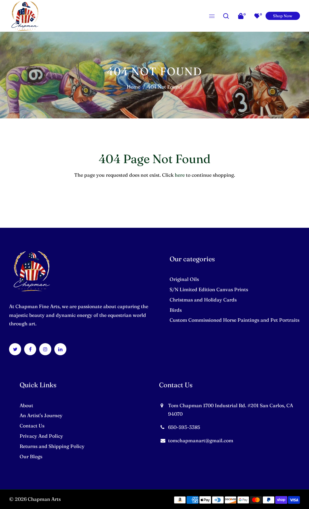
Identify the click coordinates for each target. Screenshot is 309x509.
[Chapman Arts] (25, 15)
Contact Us (32, 426)
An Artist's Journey (41, 415)
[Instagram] (45, 349)
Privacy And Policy (41, 436)
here (180, 175)
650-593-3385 (184, 427)
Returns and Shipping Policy (52, 446)
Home (133, 87)
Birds (176, 310)
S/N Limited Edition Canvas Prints (209, 289)
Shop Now (282, 15)
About (26, 405)
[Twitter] (15, 349)
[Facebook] (30, 349)
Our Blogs (31, 456)
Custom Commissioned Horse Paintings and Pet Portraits (234, 320)
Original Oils (184, 279)
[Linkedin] (60, 349)
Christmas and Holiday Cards (203, 300)
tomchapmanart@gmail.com (200, 440)
